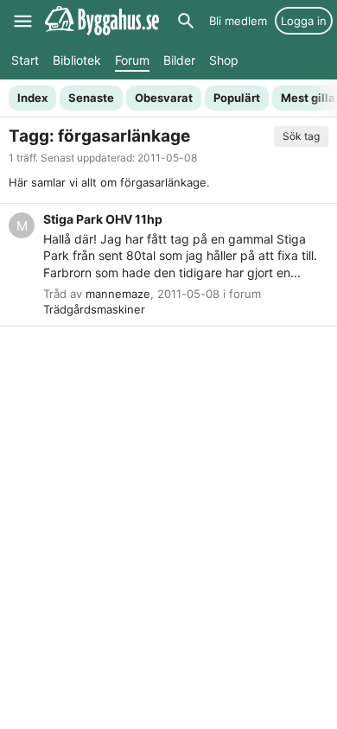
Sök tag (301, 136)
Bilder (179, 60)
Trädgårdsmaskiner (94, 309)
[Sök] (185, 20)
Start (25, 60)
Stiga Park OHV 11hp (102, 219)
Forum (132, 60)
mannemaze (118, 294)
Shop (223, 60)
